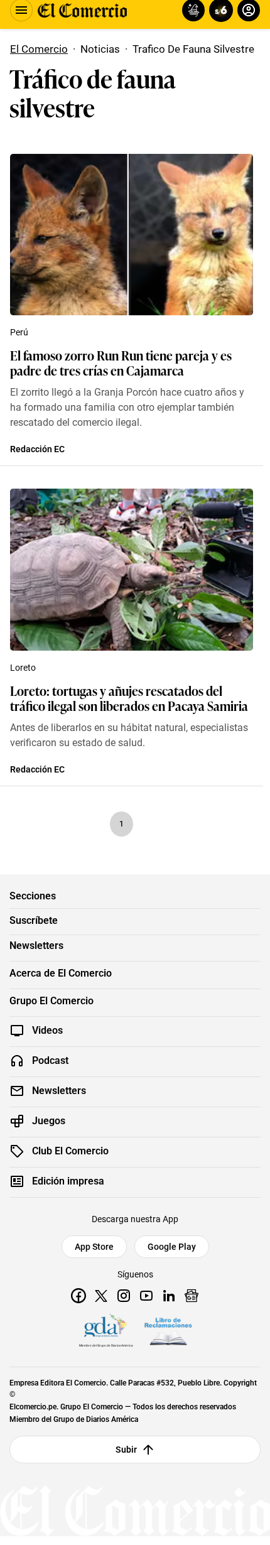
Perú (19, 332)
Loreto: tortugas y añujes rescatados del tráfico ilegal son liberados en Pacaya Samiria (129, 698)
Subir (127, 1450)
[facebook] (78, 1295)
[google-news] (191, 1295)
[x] (101, 1295)
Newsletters (36, 945)
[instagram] (123, 1295)
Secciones (32, 896)
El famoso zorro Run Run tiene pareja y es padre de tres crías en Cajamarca (121, 362)
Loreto (23, 668)
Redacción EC (37, 449)
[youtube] (146, 1295)
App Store (94, 1247)
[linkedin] (168, 1295)
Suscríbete (33, 920)
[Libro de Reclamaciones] (168, 1331)
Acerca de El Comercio (60, 973)
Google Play (172, 1247)
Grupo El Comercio (51, 1001)
